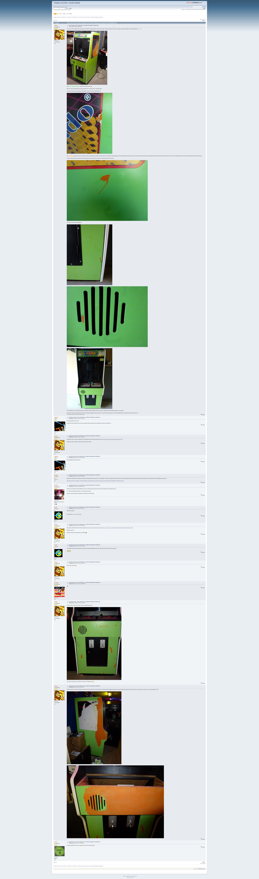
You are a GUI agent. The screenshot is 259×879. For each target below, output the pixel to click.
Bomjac (56, 475)
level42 (56, 485)
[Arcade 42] (56, 504)
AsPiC (55, 507)
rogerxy (56, 417)
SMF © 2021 (129, 876)
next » (205, 19)
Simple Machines (134, 876)
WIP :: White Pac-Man (77, 514)
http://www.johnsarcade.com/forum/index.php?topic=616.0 (112, 439)
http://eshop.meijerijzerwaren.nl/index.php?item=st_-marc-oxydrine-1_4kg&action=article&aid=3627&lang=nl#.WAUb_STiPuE (110, 527)
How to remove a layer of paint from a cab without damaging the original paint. (84, 25)
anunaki (56, 582)
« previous (201, 19)
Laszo (55, 842)
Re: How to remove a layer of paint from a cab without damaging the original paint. (84, 417)
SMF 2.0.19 (125, 876)
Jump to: (195, 868)
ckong (55, 25)
